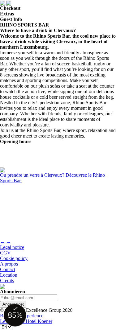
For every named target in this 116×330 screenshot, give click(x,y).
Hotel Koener (39, 321)
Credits (7, 280)
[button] (58, 178)
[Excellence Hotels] (2, 286)
